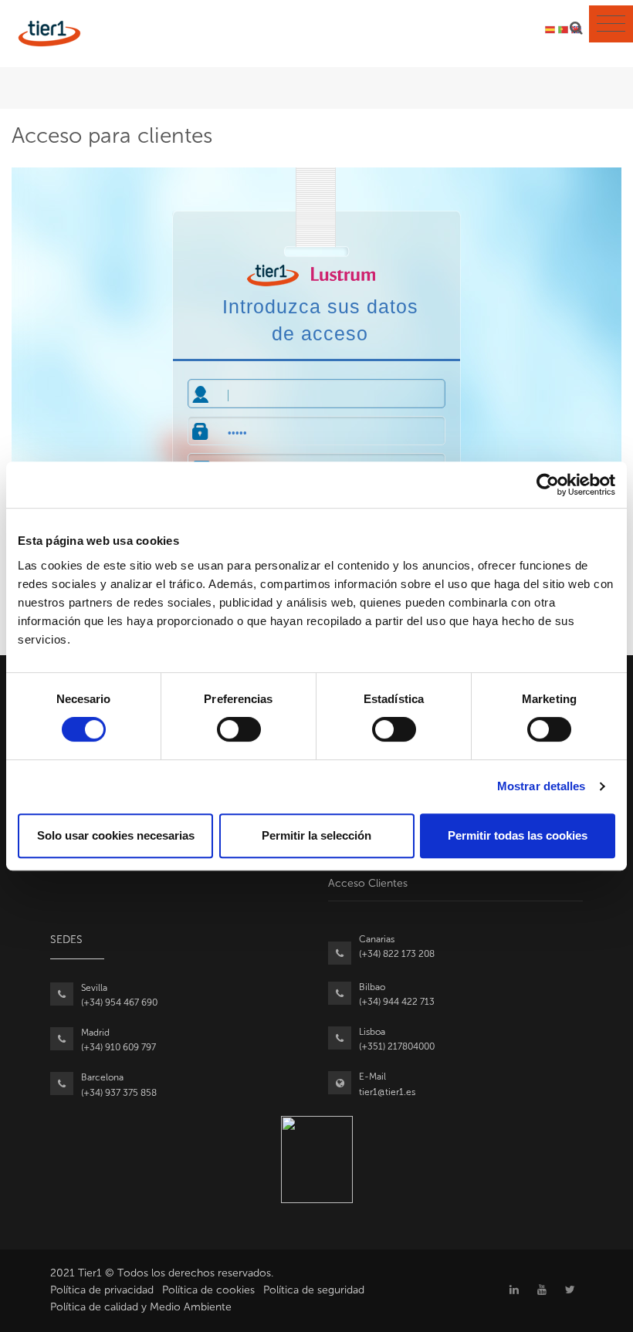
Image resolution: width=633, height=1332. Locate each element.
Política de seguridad (313, 1290)
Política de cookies (208, 1290)
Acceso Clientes (368, 883)
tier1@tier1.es (387, 1092)
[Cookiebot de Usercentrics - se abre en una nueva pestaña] (547, 484)
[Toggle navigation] (611, 23)
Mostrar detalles (541, 786)
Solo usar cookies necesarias (116, 835)
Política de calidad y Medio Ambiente (141, 1307)
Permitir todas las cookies (517, 835)
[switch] (239, 729)
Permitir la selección (316, 835)
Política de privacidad (102, 1290)
